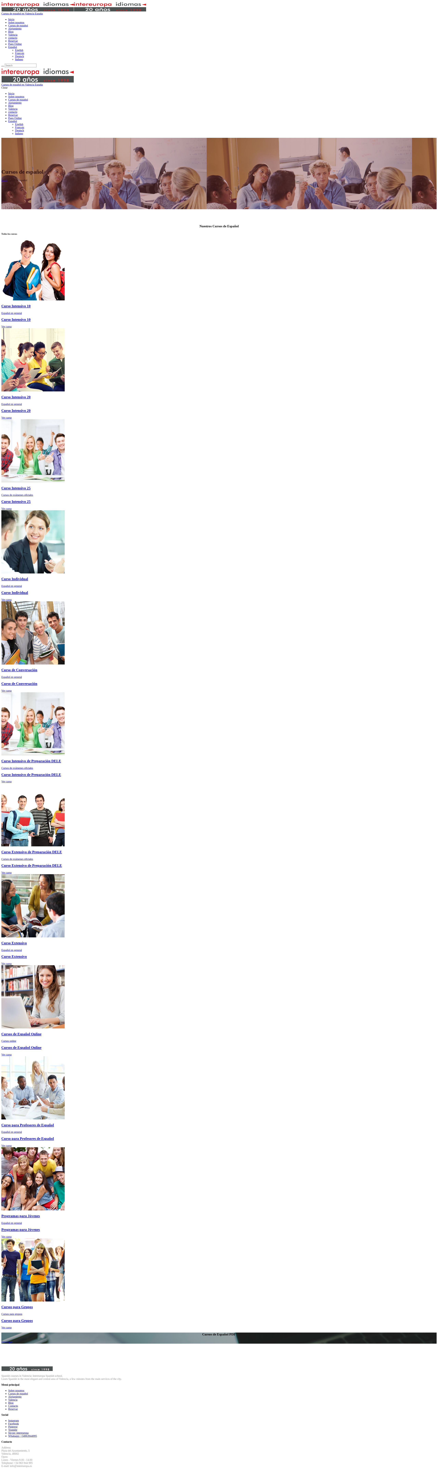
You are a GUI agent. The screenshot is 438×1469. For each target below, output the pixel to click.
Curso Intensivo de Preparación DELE (31, 761)
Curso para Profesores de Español (27, 1125)
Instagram (13, 1420)
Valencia (12, 1399)
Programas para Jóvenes (20, 1216)
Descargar (6, 1342)
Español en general (11, 313)
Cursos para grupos (11, 1314)
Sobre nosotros (16, 1390)
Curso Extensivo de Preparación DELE (31, 852)
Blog (11, 1402)
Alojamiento (15, 1396)
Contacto (13, 1405)
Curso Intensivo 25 (16, 488)
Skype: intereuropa (18, 1432)
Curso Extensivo (14, 943)
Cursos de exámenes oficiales (17, 495)
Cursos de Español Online (21, 1034)
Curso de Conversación (19, 670)
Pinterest (12, 1426)
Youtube (12, 1429)
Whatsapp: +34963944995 (22, 1436)
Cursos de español (18, 1393)
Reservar (13, 1409)
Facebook (13, 1423)
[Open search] (2, 66)
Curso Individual (14, 579)
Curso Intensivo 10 (16, 306)
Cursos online (8, 1041)
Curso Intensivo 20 (16, 397)
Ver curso (6, 326)
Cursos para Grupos (17, 1307)
